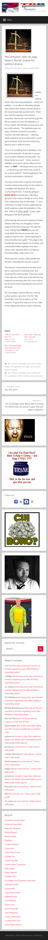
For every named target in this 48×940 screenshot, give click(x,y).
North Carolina (23, 376)
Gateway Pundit (11, 884)
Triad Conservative (13, 917)
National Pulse (11, 897)
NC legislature (16, 367)
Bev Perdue (12, 364)
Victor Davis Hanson (13, 925)
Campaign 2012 (24, 364)
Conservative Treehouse (15, 864)
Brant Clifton (34, 68)
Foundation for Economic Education (20, 881)
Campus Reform (12, 844)
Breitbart (8, 840)
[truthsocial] (16, 501)
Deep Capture (11, 872)
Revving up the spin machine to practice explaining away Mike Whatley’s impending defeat (22, 669)
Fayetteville (35, 373)
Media (7, 367)
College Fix (9, 856)
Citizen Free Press (12, 852)
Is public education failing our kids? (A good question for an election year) (23, 729)
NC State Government (32, 367)
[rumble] (32, 501)
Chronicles (9, 848)
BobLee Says (10, 836)
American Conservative (15, 820)
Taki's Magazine (11, 913)
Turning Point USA (12, 921)
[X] (21, 501)
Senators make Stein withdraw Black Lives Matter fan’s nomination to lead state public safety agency (23, 739)
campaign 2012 (24, 373)
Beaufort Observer (13, 828)
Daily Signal (10, 868)
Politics (14, 370)
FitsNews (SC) (10, 876)
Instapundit (9, 888)
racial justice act (36, 376)
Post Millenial (10, 901)
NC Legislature (11, 376)
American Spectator (13, 824)
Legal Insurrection (12, 893)
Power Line (9, 905)
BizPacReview (11, 832)
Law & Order (36, 364)
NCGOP (8, 370)
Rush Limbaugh (11, 909)
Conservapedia (11, 860)
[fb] (26, 502)
